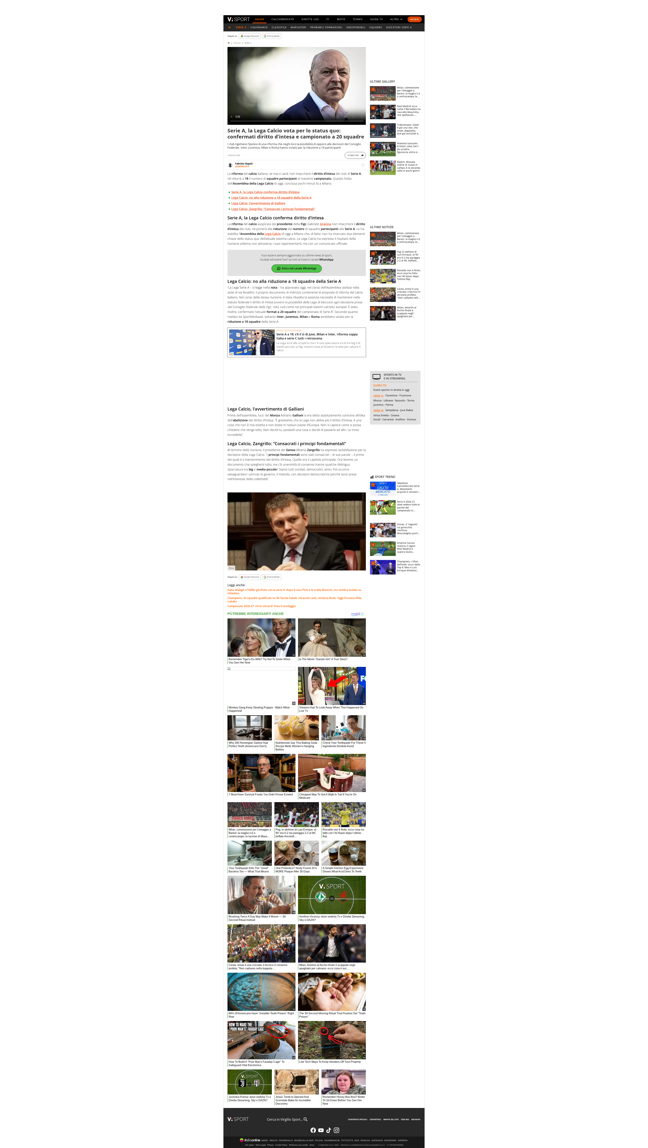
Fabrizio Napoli (244, 163)
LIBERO (264, 1140)
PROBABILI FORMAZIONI (326, 27)
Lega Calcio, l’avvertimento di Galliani (258, 203)
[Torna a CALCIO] (229, 27)
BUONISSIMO (390, 1140)
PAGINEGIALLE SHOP (304, 1140)
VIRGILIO (273, 1140)
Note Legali (261, 1145)
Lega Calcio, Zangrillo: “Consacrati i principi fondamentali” (273, 209)
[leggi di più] (363, 165)
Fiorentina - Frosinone (398, 395)
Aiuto (311, 1145)
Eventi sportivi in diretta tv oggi (391, 389)
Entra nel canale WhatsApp (299, 268)
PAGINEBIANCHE (332, 1140)
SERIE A (247, 43)
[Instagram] (336, 1132)
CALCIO (259, 19)
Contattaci (375, 1119)
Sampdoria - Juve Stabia (399, 410)
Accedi (414, 19)
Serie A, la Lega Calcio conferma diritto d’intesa (265, 192)
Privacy (270, 1145)
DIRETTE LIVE (310, 19)
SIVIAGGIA (365, 1140)
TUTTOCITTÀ (347, 1140)
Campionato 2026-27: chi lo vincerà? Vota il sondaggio (261, 606)
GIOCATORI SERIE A (399, 27)
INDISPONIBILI (355, 27)
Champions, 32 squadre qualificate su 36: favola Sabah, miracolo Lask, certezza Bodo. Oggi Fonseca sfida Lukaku (294, 599)
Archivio (415, 1119)
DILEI (356, 1140)
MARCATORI (298, 27)
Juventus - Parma (383, 404)
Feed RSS (405, 1119)
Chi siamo (249, 1145)
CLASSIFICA (279, 27)
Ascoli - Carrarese (383, 419)
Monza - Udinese (383, 400)
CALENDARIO (259, 27)
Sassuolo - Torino (404, 400)
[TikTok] (328, 1132)
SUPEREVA (403, 1140)
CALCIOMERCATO (283, 19)
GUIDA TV (376, 19)
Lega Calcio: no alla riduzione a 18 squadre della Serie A (271, 198)
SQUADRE (375, 27)
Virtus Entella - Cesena (386, 415)
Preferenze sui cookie (298, 1145)
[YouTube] (321, 1132)
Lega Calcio (273, 234)
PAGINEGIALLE (286, 1140)
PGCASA (319, 1140)
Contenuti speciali (357, 1119)
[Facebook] (313, 1132)
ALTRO (394, 19)
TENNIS (358, 19)
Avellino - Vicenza (405, 419)
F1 (328, 19)
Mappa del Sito (391, 1119)
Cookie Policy (281, 1145)
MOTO (341, 19)
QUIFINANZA (377, 1140)
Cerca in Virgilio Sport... (285, 1119)
